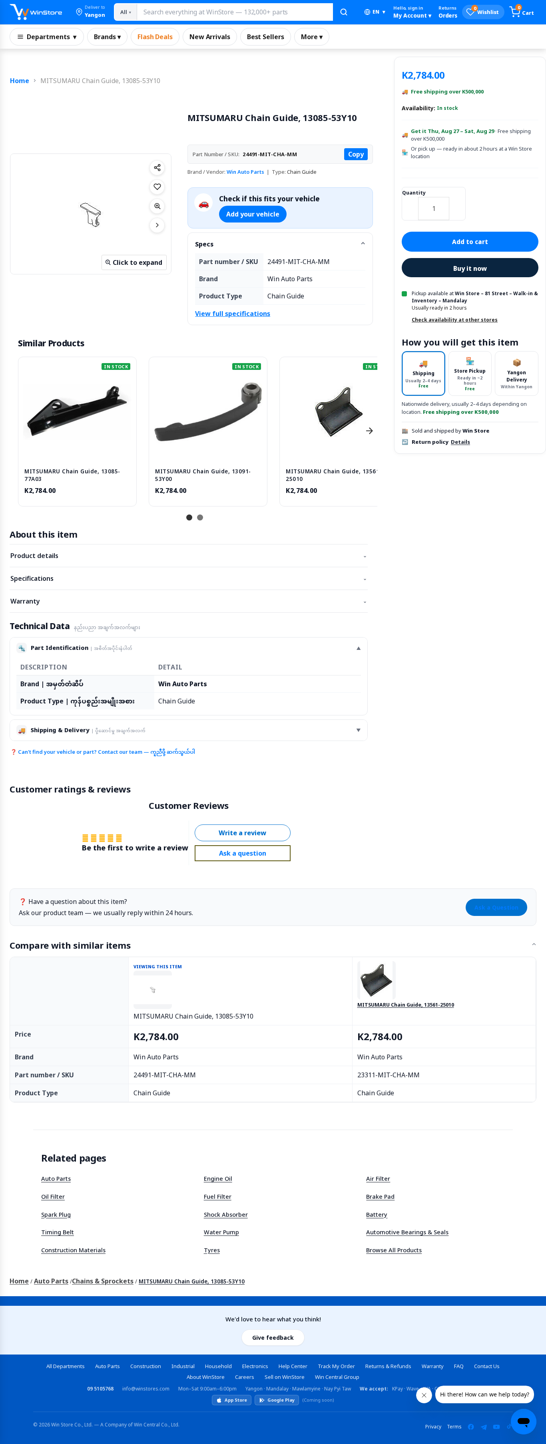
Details (460, 441)
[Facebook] (470, 1426)
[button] (90, 12)
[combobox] (234, 12)
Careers (244, 1376)
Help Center (293, 1366)
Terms (454, 1426)
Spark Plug (56, 1214)
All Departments (65, 1366)
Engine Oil (218, 1178)
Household (218, 1366)
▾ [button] (379, 11)
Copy (356, 154)
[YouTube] (496, 1426)
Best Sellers (265, 36)
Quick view (78, 453)
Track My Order (336, 1366)
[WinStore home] (36, 12)
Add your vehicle (252, 214)
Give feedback (273, 1337)
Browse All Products (394, 1250)
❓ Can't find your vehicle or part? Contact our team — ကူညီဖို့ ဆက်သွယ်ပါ (102, 751)
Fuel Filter (217, 1196)
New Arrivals (209, 36)
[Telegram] (483, 1426)
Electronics (255, 1366)
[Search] (344, 12)
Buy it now (470, 268)
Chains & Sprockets (103, 1281)
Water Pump (221, 1232)
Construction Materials (73, 1250)
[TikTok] (509, 1426)
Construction (145, 1366)
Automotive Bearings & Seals (407, 1232)
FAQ (459, 1366)
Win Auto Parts (245, 171)
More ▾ (312, 36)
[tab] (423, 373)
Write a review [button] (242, 832)
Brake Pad (380, 1196)
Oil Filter (53, 1196)
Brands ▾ (107, 36)
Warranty (188, 601)
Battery (376, 1214)
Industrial (183, 1366)
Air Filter (378, 1178)
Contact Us (487, 1366)
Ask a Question (496, 907)
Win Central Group (337, 1376)
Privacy (433, 1426)
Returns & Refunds (388, 1366)
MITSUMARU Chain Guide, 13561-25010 (405, 1005)
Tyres (212, 1250)
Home (19, 80)
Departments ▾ (51, 36)
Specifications (188, 578)
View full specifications (232, 313)
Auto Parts (56, 1178)
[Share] (157, 167)
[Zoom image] (157, 206)
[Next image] (157, 225)
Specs (204, 244)
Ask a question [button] (242, 853)
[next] (369, 431)
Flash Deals (155, 36)
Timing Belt (57, 1232)
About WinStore (206, 1376)
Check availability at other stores (455, 319)
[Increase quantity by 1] (457, 203)
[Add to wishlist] (157, 187)
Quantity (414, 192)
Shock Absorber (226, 1214)
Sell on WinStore (285, 1376)
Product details (188, 555)
